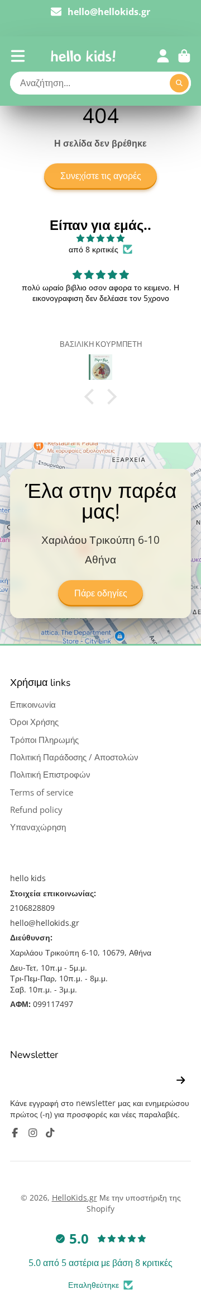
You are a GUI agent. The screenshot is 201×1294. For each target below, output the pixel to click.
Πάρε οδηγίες (100, 593)
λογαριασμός (163, 56)
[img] (100, 238)
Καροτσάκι (184, 56)
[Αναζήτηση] (179, 83)
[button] (92, 396)
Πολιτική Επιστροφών (50, 774)
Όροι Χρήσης (34, 722)
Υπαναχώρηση (38, 827)
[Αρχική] (83, 56)
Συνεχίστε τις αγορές (100, 176)
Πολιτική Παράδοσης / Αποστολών (74, 757)
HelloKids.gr (74, 1197)
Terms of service (41, 792)
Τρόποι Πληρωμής (44, 740)
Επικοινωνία (33, 704)
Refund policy (36, 810)
